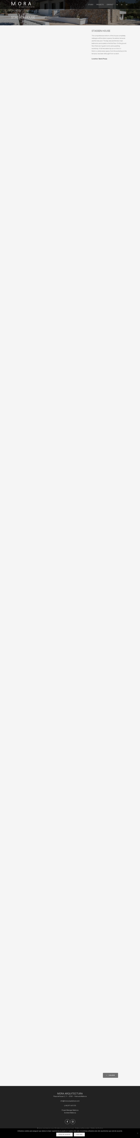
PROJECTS (100, 4)
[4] (50, 205)
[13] (50, 808)
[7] (50, 395)
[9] (50, 533)
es (117, 4)
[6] (50, 310)
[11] (50, 670)
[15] (50, 946)
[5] (50, 258)
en (122, 4)
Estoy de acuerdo (64, 1134)
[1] (50, 100)
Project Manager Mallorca (70, 1110)
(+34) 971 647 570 (70, 1105)
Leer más (79, 1134)
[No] (137, 1133)
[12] (50, 755)
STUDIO (90, 4)
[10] (50, 585)
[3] (50, 152)
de (126, 4)
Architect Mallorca (70, 1113)
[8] (50, 480)
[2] (50, 51)
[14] (50, 860)
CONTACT (110, 4)
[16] (50, 1030)
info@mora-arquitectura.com (70, 1101)
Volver (112, 1075)
